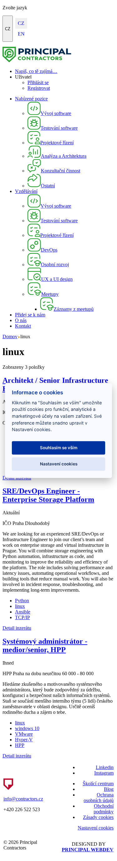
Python (22, 600)
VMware (24, 734)
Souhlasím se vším (58, 447)
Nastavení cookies (96, 827)
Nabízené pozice (31, 98)
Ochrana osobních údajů (99, 797)
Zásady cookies (98, 817)
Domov (9, 336)
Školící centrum (98, 783)
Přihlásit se (38, 82)
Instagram (104, 773)
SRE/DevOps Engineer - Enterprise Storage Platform (48, 495)
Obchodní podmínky (104, 808)
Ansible (22, 611)
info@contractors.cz (23, 798)
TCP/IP (22, 617)
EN (21, 33)
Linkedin (105, 767)
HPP (19, 745)
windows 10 (27, 728)
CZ (7, 28)
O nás (21, 320)
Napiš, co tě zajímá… (36, 71)
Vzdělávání (26, 191)
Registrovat (38, 88)
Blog (109, 789)
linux (20, 606)
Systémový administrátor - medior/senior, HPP (44, 645)
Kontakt (23, 326)
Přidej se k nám (30, 314)
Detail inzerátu (16, 477)
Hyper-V (24, 739)
